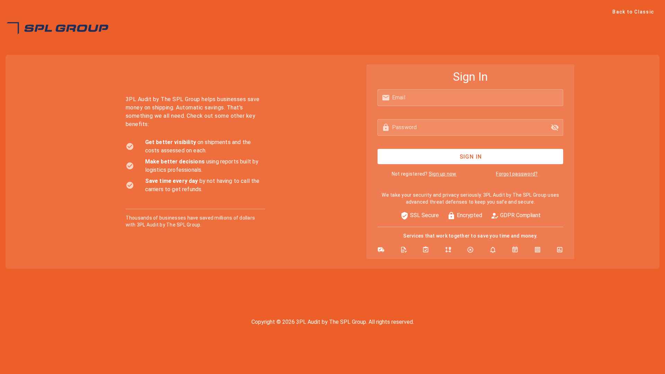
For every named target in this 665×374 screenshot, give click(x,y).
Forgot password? (517, 174)
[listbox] (195, 166)
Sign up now (442, 174)
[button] (555, 127)
